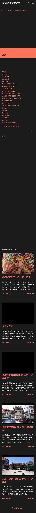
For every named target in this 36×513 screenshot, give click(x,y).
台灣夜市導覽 (5, 115)
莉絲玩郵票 (5, 108)
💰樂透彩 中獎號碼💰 (8, 86)
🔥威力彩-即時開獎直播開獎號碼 (11, 93)
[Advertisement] (18, 30)
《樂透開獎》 (25, 10)
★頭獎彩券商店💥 (7, 89)
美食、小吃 (5, 113)
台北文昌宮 (7, 326)
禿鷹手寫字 (5, 120)
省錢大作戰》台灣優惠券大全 (10, 122)
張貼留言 (8, 294)
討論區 (4, 72)
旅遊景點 (4, 110)
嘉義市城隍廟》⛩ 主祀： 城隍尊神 (17, 428)
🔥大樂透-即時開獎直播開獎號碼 (11, 96)
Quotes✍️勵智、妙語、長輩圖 (10, 105)
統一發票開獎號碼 (7, 101)
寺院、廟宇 (5, 74)
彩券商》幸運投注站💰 (8, 91)
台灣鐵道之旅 (5, 118)
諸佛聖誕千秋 (5, 79)
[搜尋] (29, 3)
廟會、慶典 (5, 81)
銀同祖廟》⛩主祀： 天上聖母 (16, 277)
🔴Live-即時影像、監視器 (9, 84)
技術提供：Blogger (19, 508)
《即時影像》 (17, 10)
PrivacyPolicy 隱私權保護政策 (10, 126)
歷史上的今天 (5, 103)
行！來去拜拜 (5, 76)
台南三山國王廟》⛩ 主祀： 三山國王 (17, 480)
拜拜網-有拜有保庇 (11, 3)
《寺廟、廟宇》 (9, 10)
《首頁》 (2, 10)
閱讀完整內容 (30, 294)
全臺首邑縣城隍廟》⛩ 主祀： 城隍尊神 (17, 376)
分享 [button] (30, 131)
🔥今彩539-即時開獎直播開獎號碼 (11, 98)
